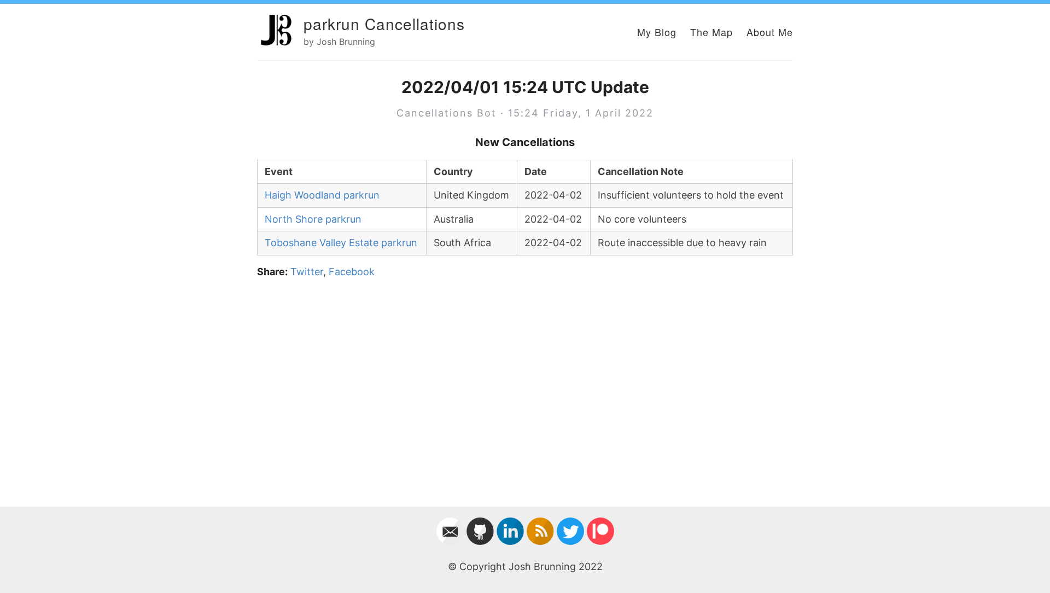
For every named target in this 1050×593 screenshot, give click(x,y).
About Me (769, 32)
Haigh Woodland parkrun (322, 195)
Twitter (306, 271)
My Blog (656, 32)
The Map (711, 32)
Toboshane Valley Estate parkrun (341, 242)
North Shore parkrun (313, 219)
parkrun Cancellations (384, 23)
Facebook (352, 271)
